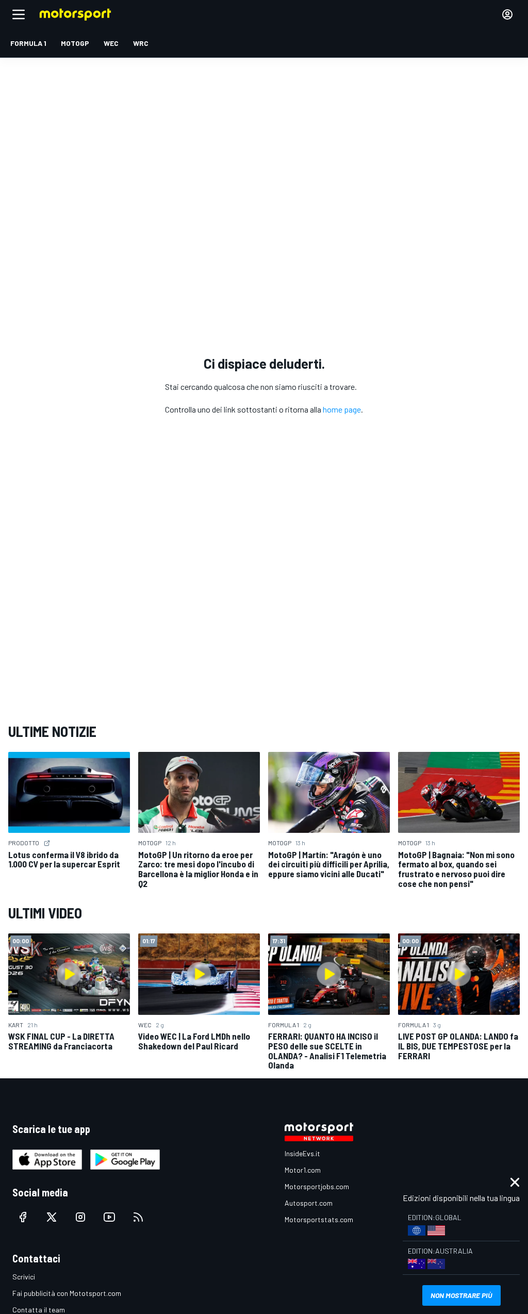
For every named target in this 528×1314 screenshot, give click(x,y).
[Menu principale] (18, 14)
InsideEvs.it (302, 1153)
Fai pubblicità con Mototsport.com (66, 1293)
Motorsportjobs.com (317, 1186)
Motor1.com (303, 1169)
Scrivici (23, 1276)
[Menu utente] (507, 14)
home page (342, 409)
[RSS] (138, 1217)
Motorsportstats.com (319, 1219)
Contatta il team (38, 1309)
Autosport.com (309, 1202)
